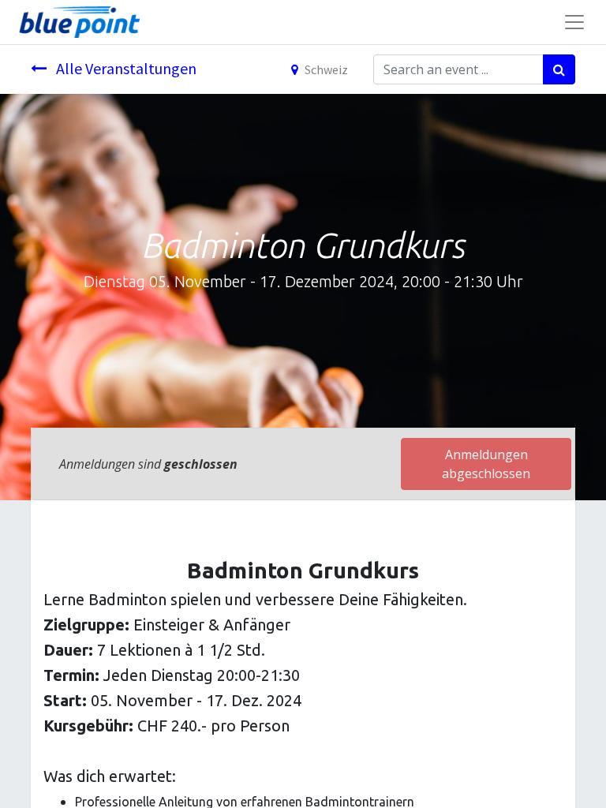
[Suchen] (559, 69)
